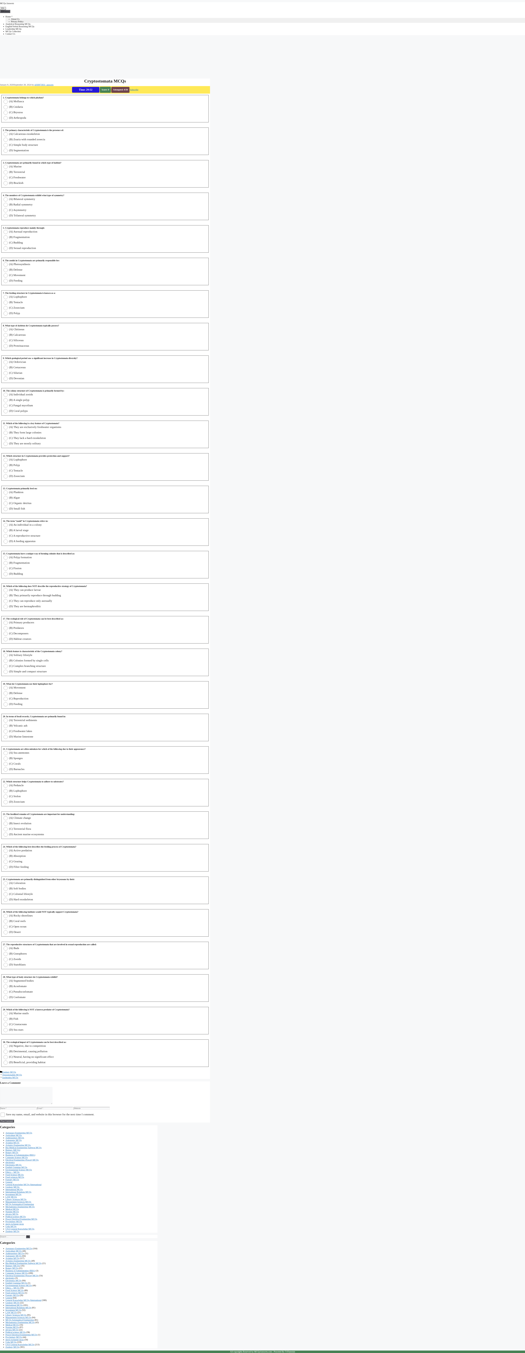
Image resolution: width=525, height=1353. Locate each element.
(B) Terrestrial (16, 171)
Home (8, 16)
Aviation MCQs (12, 1143)
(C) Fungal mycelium (20, 405)
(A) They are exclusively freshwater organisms (34, 426)
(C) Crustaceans (17, 1024)
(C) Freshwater (17, 177)
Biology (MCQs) (12, 1150)
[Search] (28, 1236)
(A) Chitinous (16, 329)
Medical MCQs (12, 1209)
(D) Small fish (16, 508)
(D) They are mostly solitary (24, 443)
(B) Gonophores (17, 953)
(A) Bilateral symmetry (21, 198)
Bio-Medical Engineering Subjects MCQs (23, 1147)
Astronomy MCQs (13, 1140)
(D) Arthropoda (17, 117)
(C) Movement (16, 275)
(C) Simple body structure (23, 144)
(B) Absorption (17, 855)
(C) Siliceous (16, 340)
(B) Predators (16, 627)
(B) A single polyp (18, 399)
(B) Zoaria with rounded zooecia (26, 139)
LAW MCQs (11, 1197)
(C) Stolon (14, 796)
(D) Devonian (16, 378)
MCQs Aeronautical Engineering (19, 1204)
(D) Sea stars (15, 1029)
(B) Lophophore (17, 790)
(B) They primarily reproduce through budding (34, 595)
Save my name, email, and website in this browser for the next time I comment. (50, 1114)
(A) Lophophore (17, 296)
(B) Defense (15, 269)
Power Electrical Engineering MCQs (21, 1219)
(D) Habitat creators (19, 638)
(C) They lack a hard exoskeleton (27, 437)
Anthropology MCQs (14, 1138)
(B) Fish (13, 1018)
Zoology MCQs (9, 1072)
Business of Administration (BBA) (20, 1155)
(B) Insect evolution (19, 823)
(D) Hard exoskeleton (20, 899)
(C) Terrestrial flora (19, 828)
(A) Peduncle (16, 785)
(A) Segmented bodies (21, 980)
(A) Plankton (15, 492)
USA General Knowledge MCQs (19, 1229)
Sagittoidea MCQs (10, 1077)
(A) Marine (15, 166)
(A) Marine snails (18, 1013)
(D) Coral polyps (18, 410)
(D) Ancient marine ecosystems (26, 834)
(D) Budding (15, 573)
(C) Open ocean (17, 926)
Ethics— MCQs (12, 1172)
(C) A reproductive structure (24, 535)
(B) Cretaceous (17, 367)
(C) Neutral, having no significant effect (31, 1056)
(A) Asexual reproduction (22, 231)
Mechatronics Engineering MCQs (20, 1207)
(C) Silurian (15, 372)
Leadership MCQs (13, 29)
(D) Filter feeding (18, 866)
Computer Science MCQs (16, 1157)
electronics (10, 1162)
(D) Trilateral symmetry (22, 215)
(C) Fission (14, 568)
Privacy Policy (17, 21)
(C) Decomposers (18, 633)
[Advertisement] (82, 56)
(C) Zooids (14, 959)
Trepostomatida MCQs (12, 1075)
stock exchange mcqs (14, 1224)
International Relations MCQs (18, 1192)
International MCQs (14, 1189)
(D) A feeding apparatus (22, 541)
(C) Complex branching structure (27, 665)
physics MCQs (11, 1214)
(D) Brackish (15, 182)
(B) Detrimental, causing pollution (27, 1051)
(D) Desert (14, 931)
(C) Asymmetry (17, 209)
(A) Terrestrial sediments (22, 720)
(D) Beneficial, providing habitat (27, 1062)
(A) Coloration (16, 882)
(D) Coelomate (17, 997)
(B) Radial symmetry (20, 204)
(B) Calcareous (17, 334)
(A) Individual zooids (20, 394)
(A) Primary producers (21, 622)
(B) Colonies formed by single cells (28, 660)
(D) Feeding (15, 280)
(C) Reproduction (18, 698)
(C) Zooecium (16, 307)
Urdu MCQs (10, 1226)
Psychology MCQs (13, 1221)
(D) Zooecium (16, 475)
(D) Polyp (14, 313)
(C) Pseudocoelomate (20, 991)
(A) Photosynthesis (19, 264)
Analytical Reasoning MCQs (17, 24)
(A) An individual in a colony (25, 524)
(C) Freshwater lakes (20, 731)
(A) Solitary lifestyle (20, 654)
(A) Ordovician (17, 361)
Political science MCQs (15, 1216)
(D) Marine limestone (20, 736)
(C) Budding (15, 242)
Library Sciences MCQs (15, 1199)
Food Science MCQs (14, 1175)
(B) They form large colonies (24, 432)
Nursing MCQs (12, 1212)
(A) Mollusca (16, 101)
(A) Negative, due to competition (27, 1045)
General (8, 1182)
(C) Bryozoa (15, 112)
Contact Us (10, 34)
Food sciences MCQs (14, 1177)
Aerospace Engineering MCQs (18, 1133)
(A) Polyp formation (20, 557)
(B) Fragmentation (19, 237)
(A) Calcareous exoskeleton (24, 133)
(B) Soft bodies (17, 888)
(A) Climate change (19, 817)
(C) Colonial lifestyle (20, 893)
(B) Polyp (14, 465)
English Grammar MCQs (16, 1167)
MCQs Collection (13, 31)
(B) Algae (14, 497)
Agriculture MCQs (13, 1135)
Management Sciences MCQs (18, 1202)
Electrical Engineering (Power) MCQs (22, 1160)
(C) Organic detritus (19, 503)
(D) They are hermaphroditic (24, 606)
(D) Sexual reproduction (22, 247)
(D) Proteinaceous (18, 345)
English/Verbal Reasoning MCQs (19, 26)
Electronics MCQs (13, 1165)
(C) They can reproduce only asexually (30, 600)
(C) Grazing (15, 861)
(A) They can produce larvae (24, 589)
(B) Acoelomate (17, 986)
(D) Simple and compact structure (27, 671)
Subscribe (134, 90)
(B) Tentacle (15, 302)
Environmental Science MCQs (18, 1170)
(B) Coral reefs (17, 920)
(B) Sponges (15, 758)
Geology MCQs (12, 1187)
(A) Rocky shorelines (20, 915)
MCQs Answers (7, 3)
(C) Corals (14, 763)
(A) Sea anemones (18, 752)
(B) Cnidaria (15, 106)
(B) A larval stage (18, 530)
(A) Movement (17, 687)
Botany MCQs (11, 1152)
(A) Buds (13, 948)
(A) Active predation (20, 850)
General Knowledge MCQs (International (23, 1184)
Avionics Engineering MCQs (18, 1145)
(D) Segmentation (18, 150)
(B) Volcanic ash (17, 725)
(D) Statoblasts (17, 964)
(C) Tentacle (15, 470)
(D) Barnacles (16, 769)
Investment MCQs (13, 1194)
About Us (15, 19)
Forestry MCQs (12, 1180)
